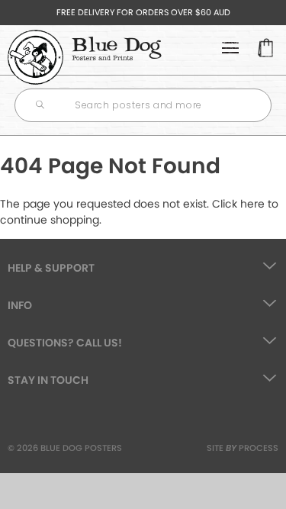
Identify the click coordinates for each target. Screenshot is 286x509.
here (252, 203)
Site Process (242, 448)
